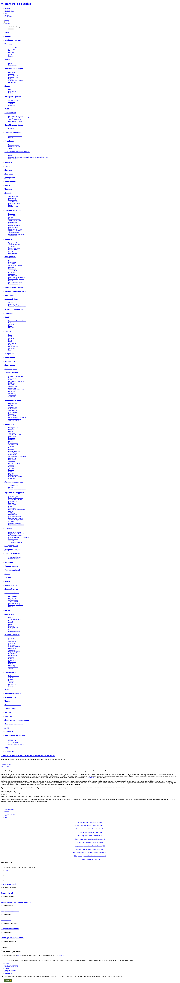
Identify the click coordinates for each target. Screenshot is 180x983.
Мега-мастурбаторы (14, 516)
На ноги (11, 622)
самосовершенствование (16, 744)
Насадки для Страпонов (16, 381)
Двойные (11, 465)
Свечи (10, 335)
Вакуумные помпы (14, 203)
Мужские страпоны (14, 523)
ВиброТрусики (13, 475)
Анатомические (13, 444)
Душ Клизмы (12, 412)
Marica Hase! (6, 920)
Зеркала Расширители (15, 136)
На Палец (11, 441)
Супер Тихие (12, 453)
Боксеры (11, 681)
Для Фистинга (12, 236)
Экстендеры (12, 508)
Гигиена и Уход (13, 200)
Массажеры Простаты (15, 499)
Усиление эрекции (14, 244)
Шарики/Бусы (12, 403)
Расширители (12, 91)
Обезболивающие (14, 219)
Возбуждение (12, 198)
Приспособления (13, 346)
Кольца (10, 506)
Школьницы (12, 662)
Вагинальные (12, 215)
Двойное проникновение (16, 390)
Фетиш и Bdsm (13, 667)
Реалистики (12, 378)
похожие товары (9, 814)
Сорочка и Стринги (14, 603)
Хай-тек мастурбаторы (15, 520)
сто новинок (8, 10)
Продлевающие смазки (15, 229)
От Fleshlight (12, 513)
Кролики (11, 473)
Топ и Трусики (13, 601)
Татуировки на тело (14, 619)
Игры (10, 326)
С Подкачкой (12, 409)
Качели (10, 155)
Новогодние (12, 645)
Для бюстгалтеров (14, 631)
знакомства (8, 16)
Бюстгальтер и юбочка (15, 605)
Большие (11, 449)
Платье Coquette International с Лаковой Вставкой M (28, 755)
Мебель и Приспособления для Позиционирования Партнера (28, 157)
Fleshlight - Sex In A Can (15, 498)
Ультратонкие (12, 270)
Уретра (10, 103)
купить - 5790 (5, 766)
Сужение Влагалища (15, 230)
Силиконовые (12, 224)
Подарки (11, 327)
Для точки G (12, 395)
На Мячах (11, 383)
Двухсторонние (13, 386)
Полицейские (12, 655)
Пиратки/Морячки (14, 652)
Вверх (6, 870)
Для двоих (11, 433)
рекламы (61, 955)
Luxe (9, 260)
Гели (9, 350)
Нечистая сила (13, 648)
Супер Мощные (13, 443)
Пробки (10, 405)
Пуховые (11, 52)
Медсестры (11, 643)
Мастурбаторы (13, 496)
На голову (11, 626)
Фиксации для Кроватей (16, 80)
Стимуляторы (12, 407)
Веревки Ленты (13, 77)
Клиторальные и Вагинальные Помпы (20, 118)
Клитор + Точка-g (14, 463)
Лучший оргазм (13, 196)
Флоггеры (11, 49)
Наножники (12, 82)
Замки (10, 148)
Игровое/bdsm (12, 684)
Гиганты (11, 384)
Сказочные (11, 650)
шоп (5, 817)
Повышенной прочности (16, 279)
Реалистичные (12, 448)
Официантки (12, 640)
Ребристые (11, 272)
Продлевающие (13, 275)
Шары (10, 89)
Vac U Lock (11, 540)
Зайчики (11, 657)
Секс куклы (12, 504)
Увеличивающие (13, 232)
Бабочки (11, 470)
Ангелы (10, 668)
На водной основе (14, 225)
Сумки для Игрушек (14, 557)
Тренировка (12, 246)
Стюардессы (12, 660)
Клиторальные (13, 428)
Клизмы (10, 137)
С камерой (11, 478)
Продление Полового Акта (17, 243)
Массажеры (12, 454)
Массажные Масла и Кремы (17, 321)
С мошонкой (12, 396)
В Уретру (11, 128)
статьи (6, 15)
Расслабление (12, 304)
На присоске (12, 388)
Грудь (10, 205)
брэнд (6, 815)
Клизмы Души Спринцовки (17, 306)
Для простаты (12, 410)
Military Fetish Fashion (16, 3)
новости (7, 8)
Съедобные (11, 348)
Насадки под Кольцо (14, 532)
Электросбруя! (7, 893)
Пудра (10, 340)
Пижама (11, 606)
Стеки (10, 54)
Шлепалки (11, 51)
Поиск (6, 20)
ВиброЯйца (12, 460)
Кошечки (11, 658)
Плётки (10, 56)
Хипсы (10, 682)
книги (6, 13)
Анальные (11, 102)
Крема (10, 341)
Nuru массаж (12, 343)
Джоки (10, 686)
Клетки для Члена (14, 146)
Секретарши (12, 641)
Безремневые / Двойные (16, 534)
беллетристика (13, 742)
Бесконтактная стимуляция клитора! (16, 902)
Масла (10, 336)
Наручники (12, 72)
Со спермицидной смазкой (16, 277)
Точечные (11, 274)
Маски (10, 629)
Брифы (10, 679)
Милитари (11, 638)
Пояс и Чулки (12, 598)
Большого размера (14, 284)
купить (6, 811)
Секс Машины (13, 159)
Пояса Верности (13, 145)
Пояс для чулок (13, 627)
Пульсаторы (12, 466)
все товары (8, 23)
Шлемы (10, 63)
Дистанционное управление (17, 417)
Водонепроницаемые (15, 451)
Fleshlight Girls (12, 501)
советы (10, 739)
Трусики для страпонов (15, 542)
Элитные (11, 468)
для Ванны (11, 324)
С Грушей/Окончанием (15, 376)
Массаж (10, 251)
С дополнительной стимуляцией (18, 537)
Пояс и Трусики (13, 596)
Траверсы (11, 74)
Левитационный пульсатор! (12, 938)
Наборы (10, 79)
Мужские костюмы (14, 646)
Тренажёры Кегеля (14, 201)
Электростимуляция (14, 419)
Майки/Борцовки (13, 676)
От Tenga (11, 521)
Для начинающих (13, 420)
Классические (12, 262)
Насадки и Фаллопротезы (16, 509)
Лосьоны (11, 338)
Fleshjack (11, 503)
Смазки (10, 302)
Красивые (11, 438)
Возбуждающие (13, 222)
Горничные (11, 653)
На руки (11, 624)
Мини (10, 379)
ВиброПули (12, 458)
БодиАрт (11, 322)
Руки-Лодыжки (13, 75)
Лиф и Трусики (13, 600)
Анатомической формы (15, 282)
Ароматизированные (15, 265)
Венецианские (13, 65)
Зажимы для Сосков (14, 119)
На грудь (11, 621)
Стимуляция (12, 105)
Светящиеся (12, 269)
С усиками (11, 264)
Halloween (11, 665)
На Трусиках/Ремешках (15, 535)
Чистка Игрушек (13, 559)
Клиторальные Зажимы (15, 116)
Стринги (11, 677)
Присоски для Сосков (15, 121)
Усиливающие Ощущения (16, 234)
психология (12, 740)
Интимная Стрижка (14, 206)
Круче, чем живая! (8, 884)
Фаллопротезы (13, 539)
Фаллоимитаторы (14, 100)
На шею (10, 617)
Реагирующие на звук (15, 476)
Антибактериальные (14, 220)
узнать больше (9, 809)
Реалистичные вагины (15, 518)
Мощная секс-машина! (10, 911)
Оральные (11, 214)
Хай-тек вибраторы (14, 434)
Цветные (11, 267)
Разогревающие (13, 227)
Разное (10, 663)
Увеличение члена (14, 248)
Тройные (11, 446)
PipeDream (91, 777)
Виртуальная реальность (16, 525)
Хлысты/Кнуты (13, 47)
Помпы (10, 511)
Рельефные (11, 391)
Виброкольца (12, 514)
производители (9, 11)
